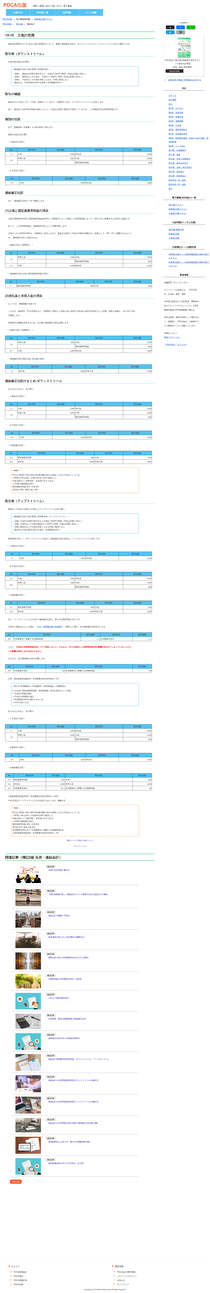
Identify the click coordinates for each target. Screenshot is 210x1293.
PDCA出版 (15, 4)
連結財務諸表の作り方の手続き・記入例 (65, 1163)
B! (170, 32)
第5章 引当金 (175, 125)
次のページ (88, 840)
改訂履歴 (172, 99)
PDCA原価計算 (20, 1280)
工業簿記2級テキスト (178, 213)
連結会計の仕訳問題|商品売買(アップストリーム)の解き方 (73, 1101)
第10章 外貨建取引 (177, 150)
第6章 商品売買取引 (178, 129)
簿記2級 (19, 24)
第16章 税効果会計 (177, 175)
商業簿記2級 (174, 233)
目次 (80, 840)
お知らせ (121, 1280)
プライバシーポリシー (127, 1276)
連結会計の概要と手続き (59, 915)
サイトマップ (123, 1284)
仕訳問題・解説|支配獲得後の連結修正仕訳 (67, 1018)
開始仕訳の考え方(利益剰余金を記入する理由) (68, 957)
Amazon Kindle (174, 71)
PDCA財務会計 (20, 1271)
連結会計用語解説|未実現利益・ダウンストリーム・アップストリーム (78, 1059)
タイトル (172, 95)
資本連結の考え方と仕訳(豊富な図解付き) (66, 937)
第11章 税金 (174, 154)
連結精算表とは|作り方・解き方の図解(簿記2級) (69, 1141)
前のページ (72, 840)
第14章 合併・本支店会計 (180, 167)
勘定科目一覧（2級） (178, 180)
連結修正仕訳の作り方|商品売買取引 (64, 1038)
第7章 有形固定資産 (178, 133)
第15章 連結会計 (176, 171)
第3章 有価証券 (176, 116)
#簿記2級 (16, 1181)
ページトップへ (80, 846)
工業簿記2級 (174, 238)
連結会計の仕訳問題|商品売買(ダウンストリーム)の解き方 (73, 1080)
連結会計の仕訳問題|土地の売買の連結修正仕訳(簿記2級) (73, 1123)
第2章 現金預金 (176, 112)
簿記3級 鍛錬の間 (176, 229)
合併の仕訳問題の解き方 (59, 870)
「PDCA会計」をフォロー (175, 344)
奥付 (170, 188)
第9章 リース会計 (177, 146)
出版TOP (18, 12)
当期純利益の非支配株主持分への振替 (64, 978)
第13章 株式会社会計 (178, 163)
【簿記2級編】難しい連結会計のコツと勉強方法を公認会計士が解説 (78, 894)
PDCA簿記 (7, 24)
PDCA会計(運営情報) (126, 1271)
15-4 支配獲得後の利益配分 (50, 626)
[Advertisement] (80, 1222)
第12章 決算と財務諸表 (179, 158)
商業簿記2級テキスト (43, 19)
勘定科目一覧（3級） (178, 184)
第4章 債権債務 (176, 121)
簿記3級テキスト (176, 204)
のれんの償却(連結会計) (58, 997)
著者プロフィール (172, 337)
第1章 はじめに (176, 108)
